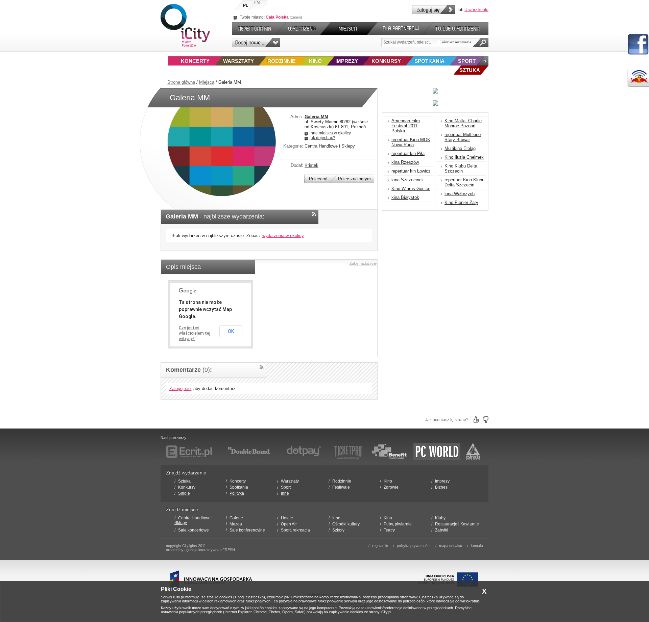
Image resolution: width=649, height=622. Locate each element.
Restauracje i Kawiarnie (457, 524)
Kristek (311, 165)
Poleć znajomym (354, 178)
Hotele (287, 518)
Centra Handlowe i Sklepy (330, 146)
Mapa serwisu (450, 546)
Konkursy (386, 61)
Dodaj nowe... (256, 42)
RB (638, 77)
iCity (185, 25)
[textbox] (409, 42)
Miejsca (206, 82)
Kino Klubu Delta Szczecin (460, 168)
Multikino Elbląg (460, 148)
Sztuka (184, 481)
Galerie (236, 518)
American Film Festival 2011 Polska (405, 125)
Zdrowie (391, 487)
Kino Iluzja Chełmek (464, 157)
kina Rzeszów (405, 162)
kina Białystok (405, 197)
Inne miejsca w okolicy (330, 133)
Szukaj (481, 42)
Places (348, 28)
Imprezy (346, 61)
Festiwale (341, 487)
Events (303, 28)
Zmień (296, 17)
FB (638, 44)
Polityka (237, 493)
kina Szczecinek (407, 179)
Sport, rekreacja (295, 530)
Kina (388, 518)
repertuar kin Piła (408, 153)
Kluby (440, 518)
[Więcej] (482, 61)
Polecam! (318, 178)
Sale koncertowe (193, 530)
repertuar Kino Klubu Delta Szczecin (464, 182)
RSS (313, 213)
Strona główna (181, 82)
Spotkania (429, 61)
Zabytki (441, 530)
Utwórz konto (476, 9)
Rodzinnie (281, 61)
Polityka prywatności (413, 546)
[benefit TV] (389, 451)
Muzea (236, 524)
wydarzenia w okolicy (283, 235)
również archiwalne (456, 42)
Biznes (441, 487)
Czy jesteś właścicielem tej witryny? (194, 333)
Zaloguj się (433, 9)
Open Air (289, 524)
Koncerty (195, 61)
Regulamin (380, 546)
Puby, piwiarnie (398, 524)
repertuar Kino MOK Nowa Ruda (410, 142)
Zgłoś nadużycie (363, 263)
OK (231, 331)
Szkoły (338, 530)
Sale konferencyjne (247, 530)
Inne (285, 493)
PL (245, 5)
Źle (485, 419)
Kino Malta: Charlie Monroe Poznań (463, 123)
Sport (467, 61)
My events (461, 28)
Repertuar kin (253, 28)
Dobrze (476, 419)
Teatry (389, 530)
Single (184, 493)
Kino (315, 61)
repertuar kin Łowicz (411, 171)
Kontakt (477, 546)
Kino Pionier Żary (461, 202)
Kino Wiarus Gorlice (410, 188)
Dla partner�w (400, 28)
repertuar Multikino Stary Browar (462, 137)
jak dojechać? (322, 137)
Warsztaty (238, 61)
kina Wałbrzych (459, 193)
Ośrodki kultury (346, 524)
